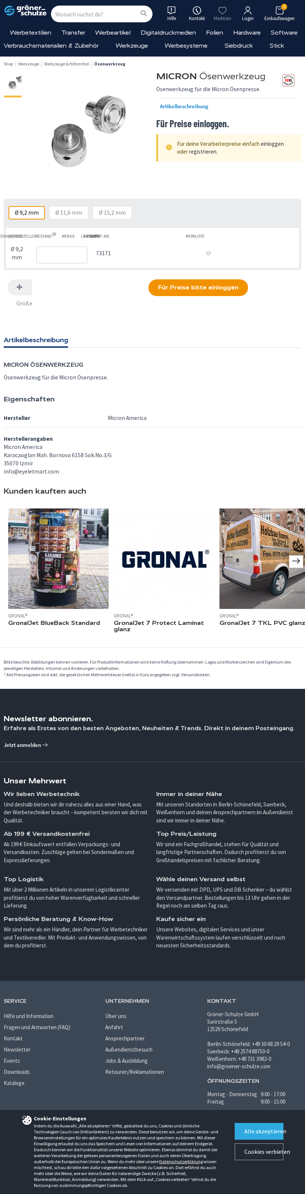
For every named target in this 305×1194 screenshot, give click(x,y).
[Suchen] (143, 14)
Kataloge (14, 1083)
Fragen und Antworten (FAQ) (37, 1027)
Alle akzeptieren (263, 1131)
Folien (214, 32)
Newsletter (17, 1049)
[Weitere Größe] (19, 287)
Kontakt (13, 1038)
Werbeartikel (113, 32)
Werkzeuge (132, 45)
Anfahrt (114, 1027)
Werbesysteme (186, 45)
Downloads (17, 1071)
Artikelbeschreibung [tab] (36, 340)
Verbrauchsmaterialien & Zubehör (51, 45)
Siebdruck (239, 45)
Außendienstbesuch (128, 1049)
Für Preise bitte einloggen (198, 287)
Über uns (115, 1016)
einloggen (272, 143)
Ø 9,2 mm (27, 212)
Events (12, 1060)
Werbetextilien (30, 32)
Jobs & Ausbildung (126, 1060)
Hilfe (171, 18)
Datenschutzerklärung (181, 1161)
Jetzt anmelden (23, 744)
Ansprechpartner (125, 1038)
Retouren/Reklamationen (134, 1071)
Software (284, 32)
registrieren (202, 151)
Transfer (73, 32)
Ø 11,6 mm (68, 212)
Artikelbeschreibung (184, 106)
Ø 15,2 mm (112, 212)
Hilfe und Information (29, 1016)
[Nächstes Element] (296, 561)
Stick (277, 45)
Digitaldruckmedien (168, 32)
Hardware (247, 32)
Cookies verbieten (263, 1151)
